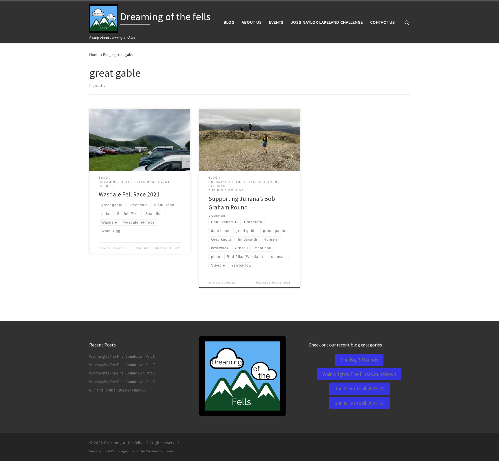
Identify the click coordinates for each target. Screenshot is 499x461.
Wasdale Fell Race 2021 (129, 194)
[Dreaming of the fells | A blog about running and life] (103, 17)
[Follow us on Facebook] (384, 444)
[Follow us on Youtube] (408, 444)
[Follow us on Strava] (392, 444)
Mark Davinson (114, 248)
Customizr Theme (160, 451)
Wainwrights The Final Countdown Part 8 (122, 356)
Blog (107, 54)
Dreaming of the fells (123, 442)
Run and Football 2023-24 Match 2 (117, 390)
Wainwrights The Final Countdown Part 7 (122, 364)
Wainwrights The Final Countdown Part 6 (122, 373)
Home (94, 54)
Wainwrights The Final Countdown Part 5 (122, 381)
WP (110, 451)
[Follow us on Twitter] (400, 444)
